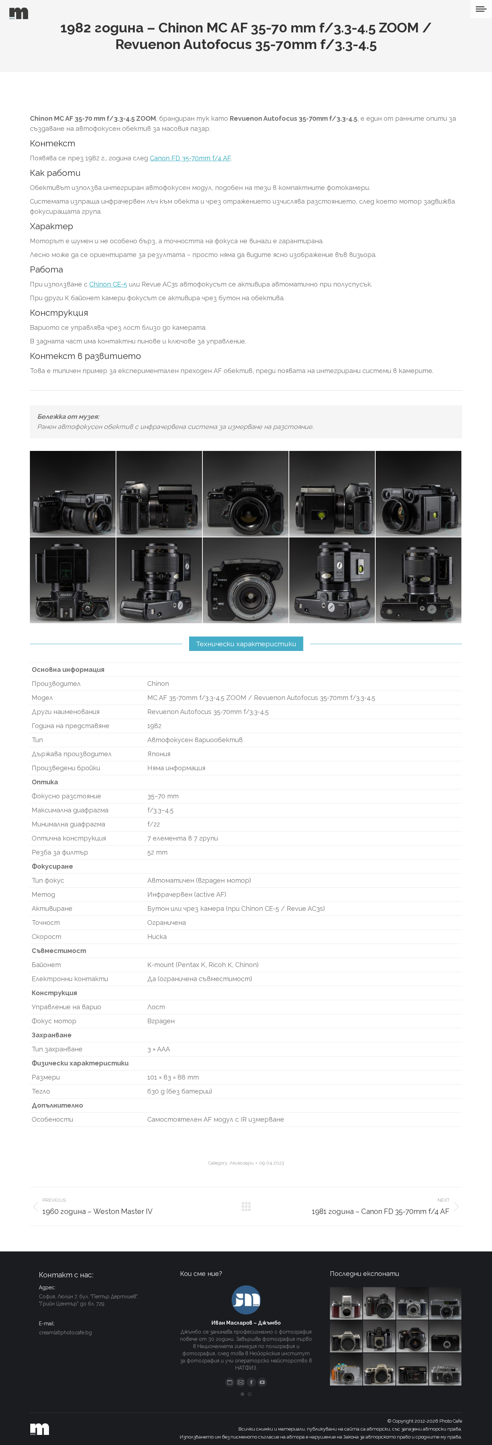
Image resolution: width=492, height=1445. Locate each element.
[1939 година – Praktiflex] (346, 1303)
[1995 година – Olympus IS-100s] (412, 1336)
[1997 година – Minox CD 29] (445, 1336)
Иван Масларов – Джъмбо (246, 1323)
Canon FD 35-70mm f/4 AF (190, 158)
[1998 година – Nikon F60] (379, 1369)
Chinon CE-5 (108, 284)
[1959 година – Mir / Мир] (445, 1369)
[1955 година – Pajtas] (379, 1336)
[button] (242, 1394)
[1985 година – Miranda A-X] (412, 1369)
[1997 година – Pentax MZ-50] (346, 1336)
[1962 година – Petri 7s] (445, 1303)
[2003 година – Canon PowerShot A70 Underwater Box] (346, 1369)
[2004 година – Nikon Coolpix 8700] (379, 1303)
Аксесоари (241, 1163)
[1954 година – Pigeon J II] (412, 1303)
